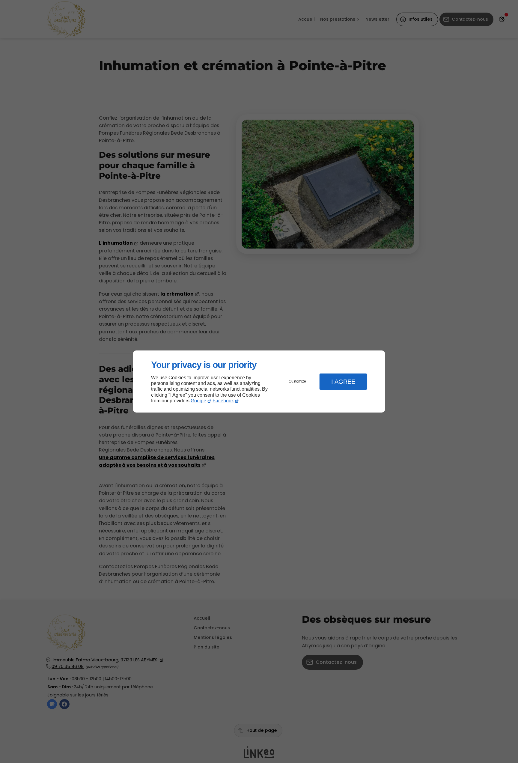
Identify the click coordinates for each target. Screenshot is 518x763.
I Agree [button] (343, 381)
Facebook (223, 400)
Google (198, 400)
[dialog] (259, 381)
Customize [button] (297, 381)
